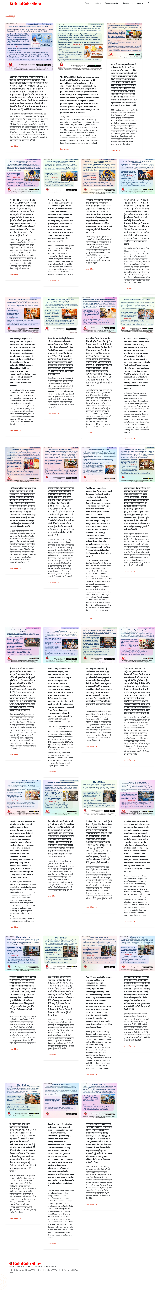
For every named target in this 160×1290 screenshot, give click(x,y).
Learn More (14, 146)
